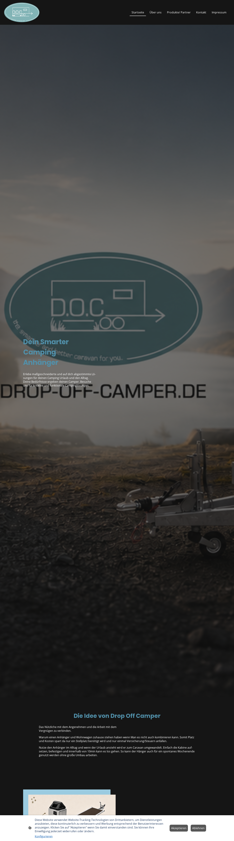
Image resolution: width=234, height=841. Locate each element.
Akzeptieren (178, 828)
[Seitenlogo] (21, 12)
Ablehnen (198, 828)
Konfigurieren (44, 836)
